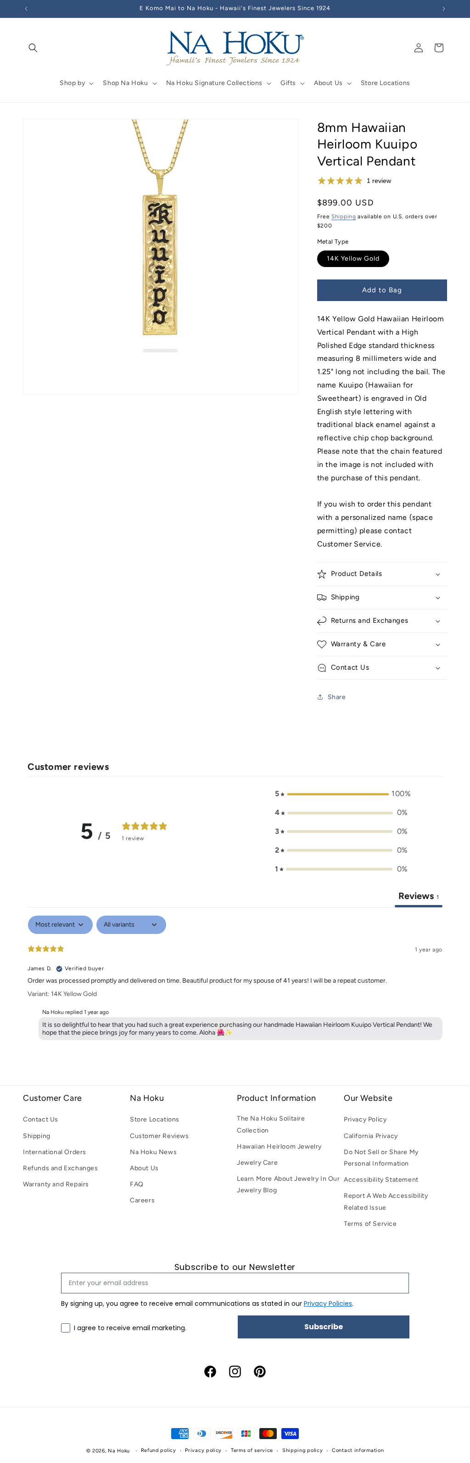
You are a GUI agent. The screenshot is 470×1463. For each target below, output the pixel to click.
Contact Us (40, 1119)
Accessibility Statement (381, 1180)
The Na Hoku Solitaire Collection (271, 1124)
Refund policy (158, 1450)
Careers (142, 1200)
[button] (33, 48)
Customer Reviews (159, 1136)
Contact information (358, 1450)
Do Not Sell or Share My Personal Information (381, 1157)
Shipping (343, 216)
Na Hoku (119, 1451)
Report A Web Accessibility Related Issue (386, 1201)
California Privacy (371, 1136)
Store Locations (154, 1119)
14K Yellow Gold (353, 258)
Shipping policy (302, 1450)
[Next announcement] (444, 8)
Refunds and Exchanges (60, 1168)
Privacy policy (203, 1450)
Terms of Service (370, 1224)
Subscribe (323, 1326)
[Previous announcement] (26, 8)
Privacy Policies (328, 1303)
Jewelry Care (257, 1163)
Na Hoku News (153, 1152)
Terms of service (252, 1450)
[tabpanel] (235, 980)
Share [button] (337, 697)
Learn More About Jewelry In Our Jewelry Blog (288, 1184)
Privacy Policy (365, 1119)
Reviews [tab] (418, 895)
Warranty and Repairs (56, 1184)
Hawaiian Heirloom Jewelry (279, 1146)
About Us (144, 1168)
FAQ (137, 1184)
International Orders (54, 1152)
